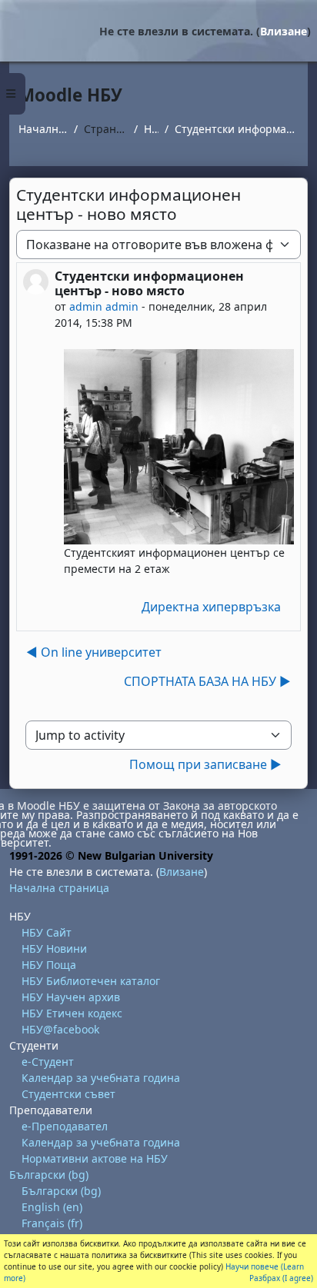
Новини (151, 128)
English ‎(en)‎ (52, 1207)
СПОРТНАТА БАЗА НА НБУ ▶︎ (207, 681)
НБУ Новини (54, 948)
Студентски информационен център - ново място (237, 128)
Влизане (283, 31)
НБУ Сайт (47, 932)
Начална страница (43, 128)
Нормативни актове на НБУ (95, 1158)
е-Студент (48, 1061)
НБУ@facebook (60, 1029)
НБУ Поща (49, 964)
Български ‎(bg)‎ (48, 1174)
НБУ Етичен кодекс (72, 1013)
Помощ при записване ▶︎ (205, 764)
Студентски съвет (68, 1094)
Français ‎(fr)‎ (52, 1223)
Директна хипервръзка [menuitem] (211, 606)
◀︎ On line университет (94, 652)
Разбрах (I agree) (281, 1278)
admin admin (103, 306)
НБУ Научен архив (71, 997)
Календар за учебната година (101, 1077)
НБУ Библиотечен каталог (91, 980)
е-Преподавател (65, 1126)
